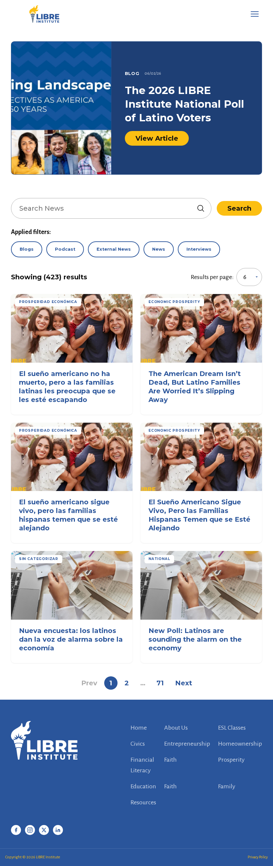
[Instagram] (30, 830)
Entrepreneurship (187, 743)
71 (160, 683)
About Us (176, 727)
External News (114, 249)
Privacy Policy (258, 857)
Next (183, 683)
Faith (170, 759)
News (158, 249)
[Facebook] (16, 830)
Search (239, 208)
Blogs (27, 249)
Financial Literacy (142, 765)
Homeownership (240, 743)
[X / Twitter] (44, 830)
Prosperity (231, 759)
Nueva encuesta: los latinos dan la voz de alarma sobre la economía (71, 639)
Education (143, 786)
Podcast (65, 249)
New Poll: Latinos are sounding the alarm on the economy (195, 639)
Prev (89, 683)
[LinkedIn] (58, 830)
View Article (157, 138)
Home (139, 727)
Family (226, 786)
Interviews (198, 249)
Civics (138, 743)
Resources (143, 802)
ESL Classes (232, 727)
